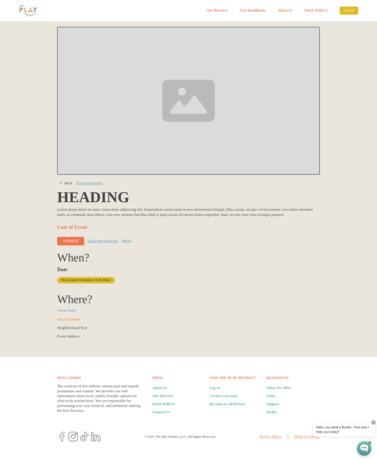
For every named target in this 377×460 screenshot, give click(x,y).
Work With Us (316, 10)
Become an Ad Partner (227, 404)
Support (272, 404)
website (71, 241)
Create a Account (223, 396)
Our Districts (217, 10)
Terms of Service (307, 436)
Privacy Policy (271, 436)
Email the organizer (103, 241)
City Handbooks (253, 10)
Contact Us (161, 412)
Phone (127, 241)
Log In (214, 388)
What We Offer (278, 388)
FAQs (270, 396)
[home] (28, 10)
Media (271, 412)
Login (349, 10)
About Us (285, 10)
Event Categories (89, 183)
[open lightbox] (188, 101)
